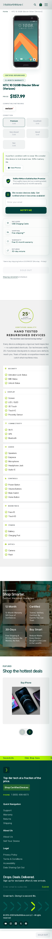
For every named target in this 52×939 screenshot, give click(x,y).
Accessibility (9, 863)
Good (37, 133)
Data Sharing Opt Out (13, 867)
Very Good (13, 133)
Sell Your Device (11, 841)
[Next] (30, 732)
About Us (8, 836)
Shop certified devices (16, 787)
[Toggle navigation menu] (46, 4)
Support (7, 810)
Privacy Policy (10, 854)
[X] (20, 923)
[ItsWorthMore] (13, 5)
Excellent (37, 122)
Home (5, 11)
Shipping (7, 823)
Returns (7, 819)
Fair (14, 144)
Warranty (7, 814)
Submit (45, 886)
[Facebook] (25, 923)
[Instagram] (10, 923)
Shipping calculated (10, 277)
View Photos (15, 168)
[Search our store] (35, 4)
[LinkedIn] (15, 923)
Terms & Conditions (12, 859)
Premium (14, 122)
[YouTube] (5, 923)
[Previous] (22, 732)
